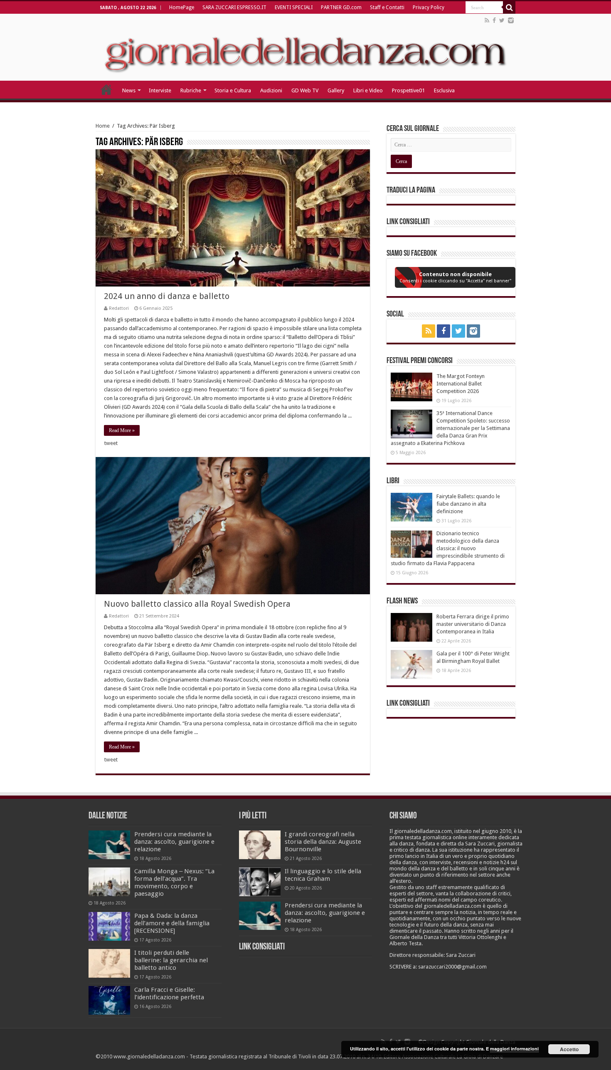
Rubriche (190, 90)
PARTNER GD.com (341, 7)
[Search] (509, 7)
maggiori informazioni (514, 1048)
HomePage (181, 7)
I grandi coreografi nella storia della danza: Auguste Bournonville (323, 841)
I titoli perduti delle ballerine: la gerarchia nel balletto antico (171, 960)
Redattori (119, 308)
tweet (111, 443)
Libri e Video (368, 90)
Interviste (160, 90)
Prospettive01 (408, 90)
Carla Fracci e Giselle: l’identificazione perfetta (169, 993)
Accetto (569, 1049)
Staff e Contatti (387, 7)
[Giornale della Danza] (305, 47)
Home (103, 126)
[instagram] (511, 20)
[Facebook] (494, 20)
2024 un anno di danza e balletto (166, 296)
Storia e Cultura (232, 90)
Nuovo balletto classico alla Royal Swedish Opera (197, 604)
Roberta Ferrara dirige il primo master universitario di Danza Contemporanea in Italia (472, 624)
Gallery (336, 90)
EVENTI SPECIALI (294, 7)
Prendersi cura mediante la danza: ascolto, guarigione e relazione (174, 841)
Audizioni (271, 90)
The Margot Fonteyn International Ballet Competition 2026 (460, 383)
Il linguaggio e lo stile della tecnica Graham (323, 874)
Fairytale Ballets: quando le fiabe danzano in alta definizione (468, 503)
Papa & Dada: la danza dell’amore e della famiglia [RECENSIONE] (171, 923)
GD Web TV (304, 90)
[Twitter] (501, 20)
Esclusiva (444, 90)
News (129, 90)
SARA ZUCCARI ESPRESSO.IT (234, 7)
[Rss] (487, 20)
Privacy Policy (428, 7)
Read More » (122, 430)
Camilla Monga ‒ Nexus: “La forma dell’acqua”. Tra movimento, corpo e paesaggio (174, 882)
